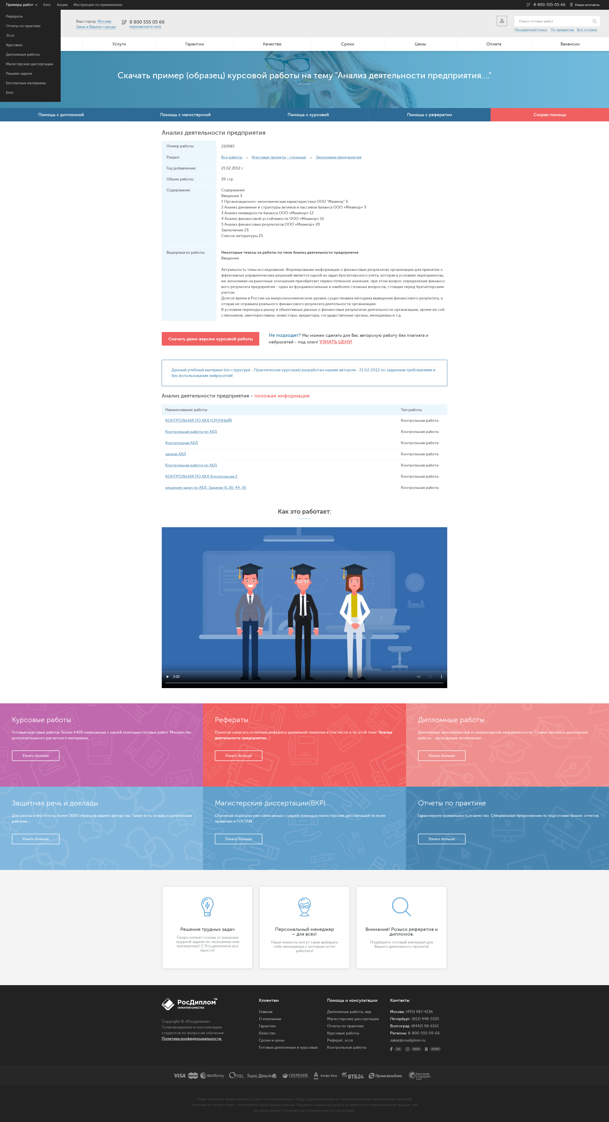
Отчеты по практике (23, 26)
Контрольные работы (346, 1047)
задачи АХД (175, 454)
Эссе (10, 36)
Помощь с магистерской (185, 114)
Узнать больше (35, 756)
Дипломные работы (23, 55)
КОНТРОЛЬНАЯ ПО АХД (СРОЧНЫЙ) (198, 420)
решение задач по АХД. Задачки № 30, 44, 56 (205, 488)
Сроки (347, 44)
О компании (270, 1019)
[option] (207, 927)
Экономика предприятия (338, 157)
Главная (265, 1012)
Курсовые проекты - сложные (279, 157)
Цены (420, 44)
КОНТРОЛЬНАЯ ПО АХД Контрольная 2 (201, 476)
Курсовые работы (343, 1033)
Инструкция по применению (98, 5)
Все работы (231, 157)
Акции (62, 5)
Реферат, (335, 1040)
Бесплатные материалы (26, 83)
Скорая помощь (550, 114)
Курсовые (14, 45)
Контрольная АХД (181, 443)
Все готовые (587, 30)
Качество (272, 44)
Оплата (493, 44)
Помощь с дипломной (61, 114)
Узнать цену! (335, 342)
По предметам (562, 30)
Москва (104, 21)
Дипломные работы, (346, 1012)
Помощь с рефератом (429, 114)
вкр (368, 1012)
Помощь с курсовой (308, 114)
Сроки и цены (271, 1040)
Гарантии (194, 44)
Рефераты (14, 17)
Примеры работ (19, 5)
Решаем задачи (19, 74)
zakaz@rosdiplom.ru (408, 1040)
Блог (10, 93)
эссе (348, 1040)
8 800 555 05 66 (147, 22)
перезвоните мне (145, 27)
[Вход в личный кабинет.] (502, 21)
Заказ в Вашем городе (96, 27)
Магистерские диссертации (29, 64)
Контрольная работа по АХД (191, 432)
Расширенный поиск (531, 30)
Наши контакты (587, 5)
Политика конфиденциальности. (192, 1039)
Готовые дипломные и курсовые (288, 1047)
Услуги (119, 44)
